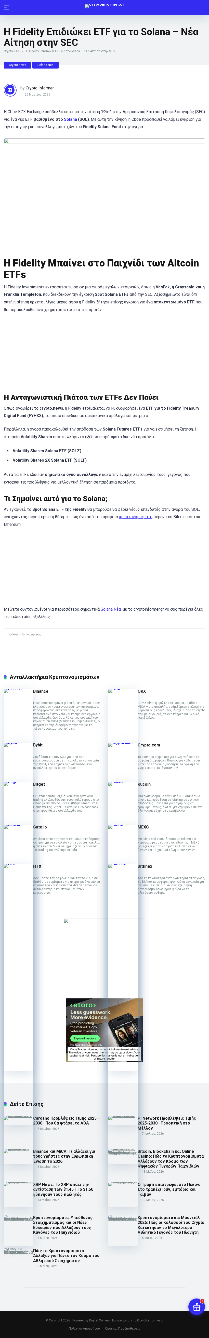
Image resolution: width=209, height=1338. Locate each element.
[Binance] (18, 688)
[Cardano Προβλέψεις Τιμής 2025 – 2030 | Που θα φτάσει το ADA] (18, 1115)
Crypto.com (149, 745)
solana (13, 634)
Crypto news (17, 65)
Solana (70, 119)
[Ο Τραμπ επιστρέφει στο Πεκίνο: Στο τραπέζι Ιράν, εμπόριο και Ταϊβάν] (123, 1182)
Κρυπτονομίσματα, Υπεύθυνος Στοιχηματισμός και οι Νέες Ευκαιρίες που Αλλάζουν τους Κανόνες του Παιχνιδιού (63, 1225)
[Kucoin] (123, 781)
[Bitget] (18, 781)
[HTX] (18, 863)
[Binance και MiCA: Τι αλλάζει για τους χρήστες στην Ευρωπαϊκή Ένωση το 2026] (18, 1148)
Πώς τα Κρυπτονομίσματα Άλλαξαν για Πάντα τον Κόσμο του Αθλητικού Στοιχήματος (66, 1255)
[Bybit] (18, 742)
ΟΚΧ (142, 691)
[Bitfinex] (123, 863)
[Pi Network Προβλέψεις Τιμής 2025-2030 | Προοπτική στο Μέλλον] (123, 1115)
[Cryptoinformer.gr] (104, 6)
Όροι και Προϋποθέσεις (122, 1328)
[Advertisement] (104, 355)
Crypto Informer (40, 88)
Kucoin (144, 784)
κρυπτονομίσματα (135, 516)
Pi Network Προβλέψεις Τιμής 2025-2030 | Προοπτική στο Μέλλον (167, 1123)
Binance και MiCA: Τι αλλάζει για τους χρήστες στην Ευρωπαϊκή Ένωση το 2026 (64, 1156)
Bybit (38, 745)
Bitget (39, 784)
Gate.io (40, 827)
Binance (40, 691)
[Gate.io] (18, 824)
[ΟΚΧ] (123, 688)
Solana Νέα (45, 65)
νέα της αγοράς (30, 634)
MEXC (143, 827)
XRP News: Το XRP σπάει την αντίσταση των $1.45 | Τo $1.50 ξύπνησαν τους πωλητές (63, 1189)
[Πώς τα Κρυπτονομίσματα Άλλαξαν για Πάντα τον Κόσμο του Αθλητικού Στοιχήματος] (18, 1252)
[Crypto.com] (123, 742)
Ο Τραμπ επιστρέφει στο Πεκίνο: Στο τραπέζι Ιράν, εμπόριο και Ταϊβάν (170, 1189)
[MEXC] (123, 824)
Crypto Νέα (11, 51)
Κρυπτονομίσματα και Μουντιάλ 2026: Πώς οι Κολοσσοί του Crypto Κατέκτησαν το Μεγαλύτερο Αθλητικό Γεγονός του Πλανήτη (171, 1225)
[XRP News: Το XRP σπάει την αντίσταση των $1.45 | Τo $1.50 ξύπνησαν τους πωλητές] (18, 1182)
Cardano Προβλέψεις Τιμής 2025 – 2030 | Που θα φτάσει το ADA (66, 1121)
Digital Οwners (99, 1320)
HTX (37, 866)
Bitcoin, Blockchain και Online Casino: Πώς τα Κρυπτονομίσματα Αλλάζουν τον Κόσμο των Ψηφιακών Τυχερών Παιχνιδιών (171, 1159)
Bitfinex (145, 866)
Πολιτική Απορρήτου (84, 1328)
